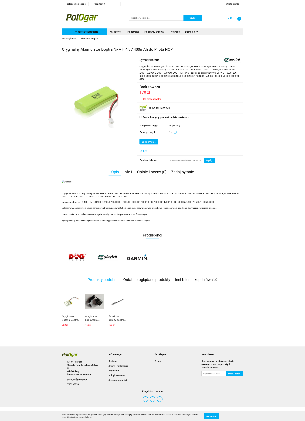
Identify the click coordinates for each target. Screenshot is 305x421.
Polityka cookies (116, 375)
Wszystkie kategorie (86, 31)
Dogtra (143, 150)
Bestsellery (191, 31)
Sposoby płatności (117, 380)
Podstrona (133, 31)
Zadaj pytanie (149, 141)
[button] (115, 354)
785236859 (73, 384)
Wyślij (209, 160)
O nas (158, 361)
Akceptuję (211, 416)
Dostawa (112, 361)
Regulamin (113, 370)
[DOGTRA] (232, 59)
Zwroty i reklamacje (118, 366)
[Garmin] (137, 257)
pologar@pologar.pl (77, 379)
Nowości (175, 31)
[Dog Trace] (77, 257)
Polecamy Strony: (154, 31)
